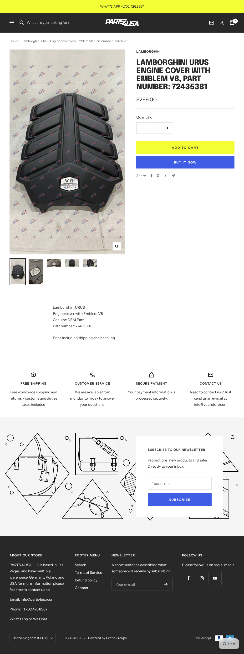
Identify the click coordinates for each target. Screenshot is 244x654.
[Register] (166, 584)
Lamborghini (148, 51)
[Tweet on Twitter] (165, 176)
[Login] (222, 23)
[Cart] (232, 22)
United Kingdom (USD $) (30, 638)
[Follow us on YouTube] (214, 578)
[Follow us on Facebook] (188, 578)
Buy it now (185, 162)
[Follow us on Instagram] (201, 578)
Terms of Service (88, 572)
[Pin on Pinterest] (158, 176)
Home (14, 41)
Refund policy (86, 580)
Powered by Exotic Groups (107, 638)
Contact (81, 587)
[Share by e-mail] (173, 175)
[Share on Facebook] (151, 176)
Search (80, 565)
